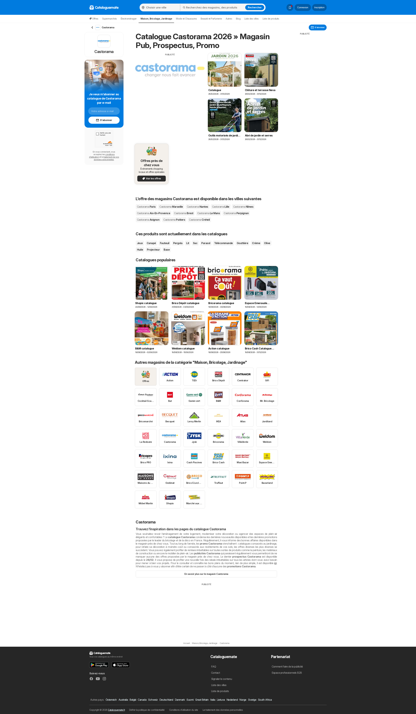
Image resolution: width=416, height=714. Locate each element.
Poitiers (174, 219)
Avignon (148, 219)
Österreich (111, 699)
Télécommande (223, 243)
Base (167, 249)
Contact (215, 672)
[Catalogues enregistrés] (289, 7)
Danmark (180, 699)
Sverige (252, 699)
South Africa (265, 699)
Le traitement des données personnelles (223, 709)
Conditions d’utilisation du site (183, 709)
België (133, 699)
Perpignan (236, 213)
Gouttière (242, 243)
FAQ (213, 666)
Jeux (140, 243)
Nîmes (243, 206)
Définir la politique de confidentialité (147, 709)
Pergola (177, 243)
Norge (242, 699)
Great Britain (201, 699)
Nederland (232, 699)
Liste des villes (251, 18)
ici (275, 563)
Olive (267, 243)
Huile (140, 249)
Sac (195, 243)
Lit (187, 243)
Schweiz (153, 699)
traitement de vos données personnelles (106, 158)
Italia (212, 699)
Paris (146, 206)
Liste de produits (271, 18)
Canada (142, 699)
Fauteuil (164, 243)
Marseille (171, 206)
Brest (183, 213)
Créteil (199, 219)
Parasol (205, 243)
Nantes (197, 206)
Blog (238, 18)
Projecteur (153, 249)
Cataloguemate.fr (116, 709)
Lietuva (221, 699)
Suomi (189, 699)
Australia (123, 699)
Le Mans (208, 213)
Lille (220, 206)
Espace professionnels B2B (287, 672)
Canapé (151, 243)
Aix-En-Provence (153, 213)
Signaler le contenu (221, 679)
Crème (256, 243)
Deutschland (166, 699)
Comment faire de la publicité (287, 666)
